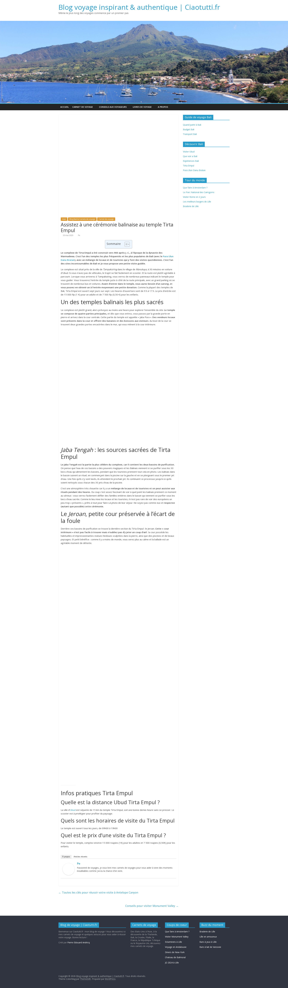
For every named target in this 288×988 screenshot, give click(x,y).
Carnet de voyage (82, 106)
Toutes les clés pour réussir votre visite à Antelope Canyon (98, 892)
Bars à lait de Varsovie (210, 947)
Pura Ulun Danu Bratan (194, 170)
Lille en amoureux (208, 936)
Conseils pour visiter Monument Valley (151, 906)
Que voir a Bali (190, 156)
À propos (66, 857)
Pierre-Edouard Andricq (78, 942)
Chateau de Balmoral (175, 957)
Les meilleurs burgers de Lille (197, 201)
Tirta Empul (188, 165)
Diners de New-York (174, 952)
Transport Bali (190, 134)
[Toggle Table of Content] (125, 244)
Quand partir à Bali (192, 124)
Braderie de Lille (191, 206)
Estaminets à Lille (173, 941)
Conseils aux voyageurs (113, 106)
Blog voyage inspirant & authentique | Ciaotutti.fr (139, 7)
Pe (79, 235)
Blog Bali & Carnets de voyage (82, 219)
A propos (163, 106)
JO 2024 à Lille (172, 962)
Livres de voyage (142, 106)
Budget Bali (188, 129)
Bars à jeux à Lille (208, 941)
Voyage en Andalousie (175, 947)
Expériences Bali (191, 160)
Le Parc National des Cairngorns (198, 192)
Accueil (64, 106)
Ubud (73, 809)
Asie (64, 219)
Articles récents (80, 857)
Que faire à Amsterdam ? (177, 931)
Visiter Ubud (189, 151)
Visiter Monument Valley (176, 936)
